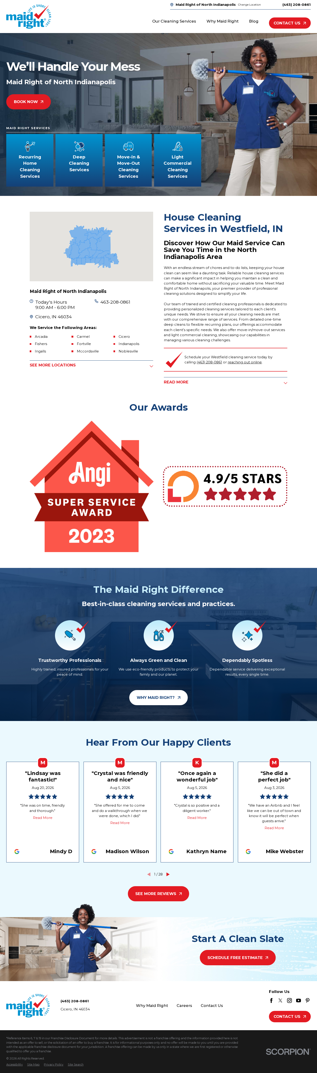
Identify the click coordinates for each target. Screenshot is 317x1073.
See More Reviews (155, 893)
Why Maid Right (152, 1005)
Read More (42, 818)
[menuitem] (14, 1065)
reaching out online (245, 362)
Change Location (249, 4)
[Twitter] (280, 1000)
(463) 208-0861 (296, 5)
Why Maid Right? (156, 697)
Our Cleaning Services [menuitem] (174, 21)
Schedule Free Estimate (235, 957)
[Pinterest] (307, 1000)
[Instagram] (289, 1000)
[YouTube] (298, 1000)
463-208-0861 (115, 302)
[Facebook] (271, 1000)
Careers (184, 1005)
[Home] (28, 16)
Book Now (26, 101)
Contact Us (287, 23)
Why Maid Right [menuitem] (223, 21)
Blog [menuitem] (254, 21)
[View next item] (168, 874)
